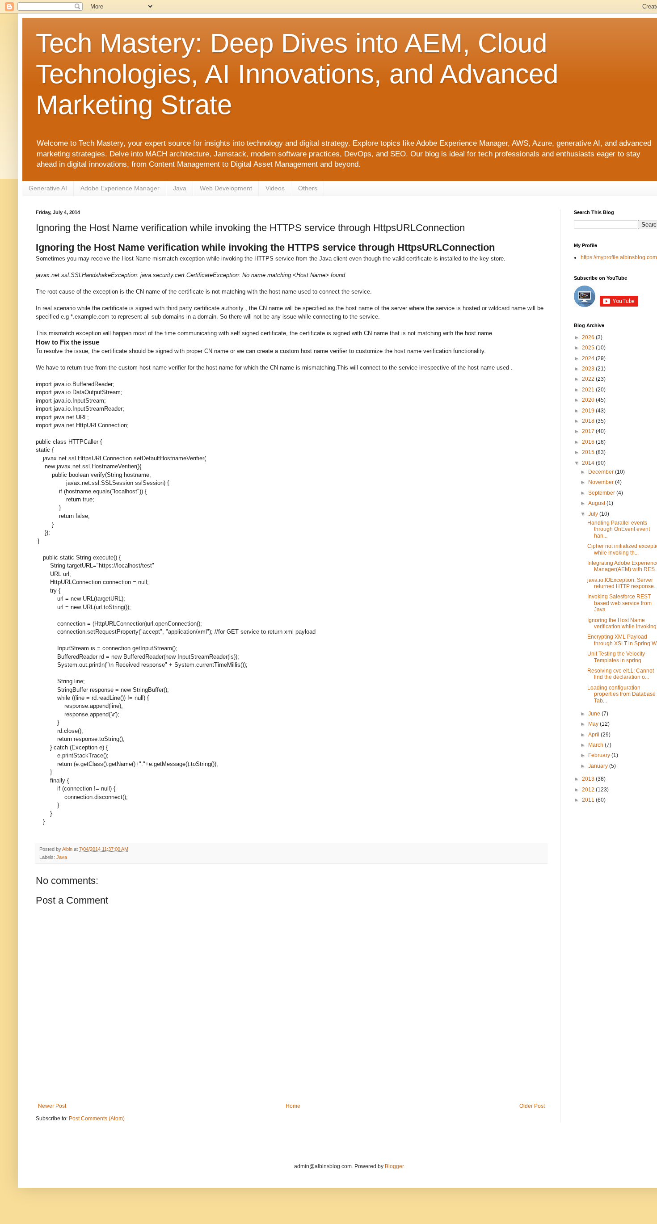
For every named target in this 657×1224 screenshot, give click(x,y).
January (598, 766)
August (597, 503)
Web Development (226, 188)
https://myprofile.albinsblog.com (619, 257)
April (594, 735)
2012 (589, 790)
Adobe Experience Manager (120, 188)
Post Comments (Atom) (97, 1118)
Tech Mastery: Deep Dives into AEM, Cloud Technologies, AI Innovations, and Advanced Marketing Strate (297, 74)
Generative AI (48, 188)
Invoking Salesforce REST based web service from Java (619, 603)
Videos (275, 188)
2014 (589, 463)
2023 (589, 369)
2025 (589, 348)
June (595, 714)
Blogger (394, 1166)
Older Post (532, 1106)
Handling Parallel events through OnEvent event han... (618, 529)
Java (179, 188)
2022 (589, 379)
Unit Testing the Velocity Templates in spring (616, 657)
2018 (589, 421)
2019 (589, 411)
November (601, 482)
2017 (589, 431)
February (599, 755)
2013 (589, 779)
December (601, 472)
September (602, 493)
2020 (589, 400)
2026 (589, 337)
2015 (589, 452)
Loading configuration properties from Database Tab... (621, 694)
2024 (589, 358)
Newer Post (52, 1106)
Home (293, 1106)
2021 (589, 390)
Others (307, 188)
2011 (589, 800)
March (596, 745)
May (594, 724)
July (593, 514)
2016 (589, 442)
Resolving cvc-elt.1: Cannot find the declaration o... (620, 674)
